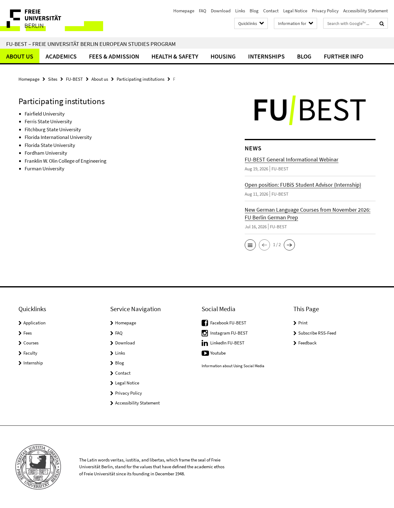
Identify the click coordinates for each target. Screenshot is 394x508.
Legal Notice (295, 11)
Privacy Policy (325, 11)
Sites (52, 79)
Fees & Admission (114, 56)
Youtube (218, 353)
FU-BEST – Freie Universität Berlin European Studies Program (91, 43)
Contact (271, 11)
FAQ (202, 11)
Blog (254, 11)
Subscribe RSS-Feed (317, 333)
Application (34, 323)
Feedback (307, 343)
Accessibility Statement (365, 11)
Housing (223, 56)
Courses (30, 343)
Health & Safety (174, 56)
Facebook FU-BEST (228, 323)
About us (19, 56)
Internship (33, 363)
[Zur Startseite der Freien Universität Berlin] (51, 18)
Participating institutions (140, 79)
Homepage (183, 11)
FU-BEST (74, 79)
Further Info (343, 56)
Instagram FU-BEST (229, 333)
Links (240, 11)
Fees (27, 333)
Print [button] (303, 323)
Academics (61, 56)
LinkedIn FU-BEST (227, 343)
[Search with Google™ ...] (382, 23)
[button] (250, 245)
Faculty (30, 353)
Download (221, 11)
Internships (266, 56)
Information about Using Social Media (233, 365)
